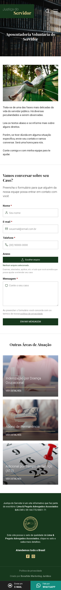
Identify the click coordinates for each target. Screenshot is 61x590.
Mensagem (9, 278)
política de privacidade (31, 313)
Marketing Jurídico (41, 576)
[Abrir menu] (55, 11)
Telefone (8, 237)
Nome (6, 205)
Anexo (6, 253)
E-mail (6, 221)
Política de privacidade (30, 570)
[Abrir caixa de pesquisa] (48, 11)
